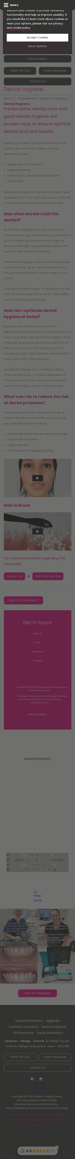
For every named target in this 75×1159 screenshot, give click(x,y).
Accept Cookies (37, 37)
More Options (37, 46)
